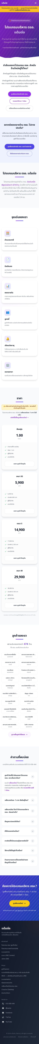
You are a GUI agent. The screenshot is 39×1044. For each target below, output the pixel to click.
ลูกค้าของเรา (5, 969)
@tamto (8, 1008)
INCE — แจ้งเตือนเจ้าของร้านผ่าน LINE (14, 976)
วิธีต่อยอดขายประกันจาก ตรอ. (19, 153)
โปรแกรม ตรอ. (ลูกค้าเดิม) (9, 945)
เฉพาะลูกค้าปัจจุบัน (20, 464)
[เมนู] (35, 3)
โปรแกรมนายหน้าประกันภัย (10, 948)
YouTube (9, 1022)
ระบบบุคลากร (6, 952)
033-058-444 (10, 1004)
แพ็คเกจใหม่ (13, 783)
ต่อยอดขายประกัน (7, 983)
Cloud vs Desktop (8, 989)
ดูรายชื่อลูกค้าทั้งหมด (18, 734)
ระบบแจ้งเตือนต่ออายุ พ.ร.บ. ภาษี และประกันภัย (16, 972)
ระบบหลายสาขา (6, 979)
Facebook (9, 1013)
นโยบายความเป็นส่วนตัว (9, 1037)
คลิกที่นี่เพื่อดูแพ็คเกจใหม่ (19, 417)
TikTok (8, 1017)
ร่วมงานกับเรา (6, 993)
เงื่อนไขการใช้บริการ (23, 1037)
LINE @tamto (19, 911)
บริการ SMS (5, 959)
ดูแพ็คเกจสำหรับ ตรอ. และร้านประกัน (19, 146)
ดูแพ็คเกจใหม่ (18, 903)
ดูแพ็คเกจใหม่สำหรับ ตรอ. (22, 10)
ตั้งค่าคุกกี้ (33, 1037)
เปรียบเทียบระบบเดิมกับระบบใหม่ (19, 108)
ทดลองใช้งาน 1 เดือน (19, 101)
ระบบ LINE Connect (8, 955)
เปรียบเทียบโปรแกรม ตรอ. (10, 986)
